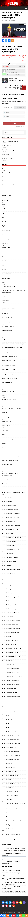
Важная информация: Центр (9, 356)
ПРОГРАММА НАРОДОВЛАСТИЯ (10, 469)
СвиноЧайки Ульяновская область (11, 791)
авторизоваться (6, 103)
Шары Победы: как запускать (9, 378)
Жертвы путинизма (7, 382)
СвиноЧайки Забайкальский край (10, 577)
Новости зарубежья (7, 417)
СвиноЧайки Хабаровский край (10, 795)
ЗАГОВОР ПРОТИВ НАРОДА (9, 158)
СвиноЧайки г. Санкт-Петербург (10, 557)
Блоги (3, 204)
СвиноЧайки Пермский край (9, 708)
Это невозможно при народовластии (11, 839)
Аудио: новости (6, 176)
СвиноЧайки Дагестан (7, 565)
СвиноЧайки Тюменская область (10, 783)
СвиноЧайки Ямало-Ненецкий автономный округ (13, 829)
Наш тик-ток (5, 313)
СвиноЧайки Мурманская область (11, 672)
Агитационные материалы (8, 286)
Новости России (6, 425)
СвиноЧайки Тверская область (10, 767)
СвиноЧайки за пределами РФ (9, 573)
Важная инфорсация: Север (9, 365)
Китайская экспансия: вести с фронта (11, 408)
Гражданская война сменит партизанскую (13, 343)
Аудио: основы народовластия (10, 180)
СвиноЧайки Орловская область (10, 700)
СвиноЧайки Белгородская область (11, 525)
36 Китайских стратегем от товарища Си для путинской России (14, 291)
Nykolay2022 (5, 221)
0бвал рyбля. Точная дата (8, 150)
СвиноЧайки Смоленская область (10, 751)
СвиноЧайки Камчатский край (9, 608)
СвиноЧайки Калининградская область (12, 597)
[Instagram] (13, 902)
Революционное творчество (9, 439)
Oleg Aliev (4, 226)
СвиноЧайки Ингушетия (8, 585)
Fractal (3, 208)
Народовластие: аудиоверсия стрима (11, 188)
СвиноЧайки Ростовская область (10, 724)
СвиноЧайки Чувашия (7, 817)
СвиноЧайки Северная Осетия (10, 747)
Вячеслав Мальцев (7, 252)
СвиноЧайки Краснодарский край (10, 632)
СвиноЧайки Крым (6, 636)
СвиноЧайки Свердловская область (11, 743)
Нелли (3, 265)
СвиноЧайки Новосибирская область (11, 688)
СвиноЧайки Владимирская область (11, 537)
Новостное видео (6, 322)
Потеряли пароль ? (20, 126)
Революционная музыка (8, 326)
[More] (12, 40)
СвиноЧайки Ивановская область (10, 581)
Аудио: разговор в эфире (8, 184)
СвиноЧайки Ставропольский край (11, 755)
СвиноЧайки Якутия (7, 825)
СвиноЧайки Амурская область (10, 509)
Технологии (5, 443)
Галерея (4, 404)
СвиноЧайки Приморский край (9, 712)
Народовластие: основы (8, 391)
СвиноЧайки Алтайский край (9, 505)
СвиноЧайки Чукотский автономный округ (13, 821)
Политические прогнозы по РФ (10, 460)
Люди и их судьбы (6, 387)
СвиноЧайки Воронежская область (11, 549)
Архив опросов (5, 863)
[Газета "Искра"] (14, 5)
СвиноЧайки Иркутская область (10, 589)
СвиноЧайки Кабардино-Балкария (10, 593)
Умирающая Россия (7, 330)
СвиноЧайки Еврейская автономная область (13, 569)
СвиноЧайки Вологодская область (11, 545)
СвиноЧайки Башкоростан (8, 521)
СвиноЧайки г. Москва (7, 553)
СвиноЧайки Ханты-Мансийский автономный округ (13, 804)
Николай (13, 20)
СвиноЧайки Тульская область (10, 775)
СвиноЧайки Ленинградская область (11, 648)
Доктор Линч (5, 256)
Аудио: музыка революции (8, 172)
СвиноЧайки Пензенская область (10, 704)
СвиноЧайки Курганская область (10, 640)
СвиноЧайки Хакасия (7, 799)
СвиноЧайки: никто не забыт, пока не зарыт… (14, 492)
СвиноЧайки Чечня (6, 813)
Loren (3, 217)
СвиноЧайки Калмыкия (8, 601)
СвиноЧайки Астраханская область (11, 517)
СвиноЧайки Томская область (10, 771)
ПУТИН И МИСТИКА (7, 145)
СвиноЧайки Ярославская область (11, 834)
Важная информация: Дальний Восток (12, 347)
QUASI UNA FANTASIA (19, 891)
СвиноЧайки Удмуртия (7, 787)
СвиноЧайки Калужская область (10, 605)
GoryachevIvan (5, 213)
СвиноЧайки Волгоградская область (11, 541)
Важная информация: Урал (9, 352)
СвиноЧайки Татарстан (8, 763)
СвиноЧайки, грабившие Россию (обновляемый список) (10, 496)
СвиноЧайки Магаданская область (11, 656)
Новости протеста (6, 421)
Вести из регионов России (9, 399)
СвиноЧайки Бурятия (7, 533)
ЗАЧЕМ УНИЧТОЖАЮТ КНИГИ (10, 141)
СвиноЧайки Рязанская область (10, 728)
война (3, 339)
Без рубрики (5, 200)
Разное (3, 434)
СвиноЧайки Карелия (7, 616)
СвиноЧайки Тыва (6, 779)
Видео (3, 282)
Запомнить (8, 120)
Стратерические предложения (10, 374)
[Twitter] (6, 40)
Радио (3, 192)
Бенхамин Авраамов (7, 239)
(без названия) (5, 154)
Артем (3, 234)
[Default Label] (6, 902)
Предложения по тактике (8, 369)
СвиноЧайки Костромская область (11, 628)
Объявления (5, 430)
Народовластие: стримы (8, 305)
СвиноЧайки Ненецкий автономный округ (12, 676)
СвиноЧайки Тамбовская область (10, 759)
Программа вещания (7, 195)
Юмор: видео (5, 335)
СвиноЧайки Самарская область (10, 732)
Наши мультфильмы (7, 317)
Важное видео (5, 300)
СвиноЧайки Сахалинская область (11, 739)
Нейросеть (4, 412)
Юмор (3, 447)
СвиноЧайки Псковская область (10, 716)
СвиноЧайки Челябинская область (11, 809)
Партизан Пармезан (7, 273)
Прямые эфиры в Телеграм (9, 308)
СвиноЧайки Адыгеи (7, 501)
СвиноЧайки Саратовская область (11, 735)
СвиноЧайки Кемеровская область (11, 620)
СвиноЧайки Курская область (9, 644)
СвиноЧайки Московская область (10, 668)
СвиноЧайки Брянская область (10, 529)
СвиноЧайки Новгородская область (11, 684)
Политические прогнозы (8, 452)
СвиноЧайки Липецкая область (10, 652)
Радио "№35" (5, 483)
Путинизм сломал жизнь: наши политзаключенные (10, 474)
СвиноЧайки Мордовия (8, 664)
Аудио (3, 168)
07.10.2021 (5, 20)
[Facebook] (3, 40)
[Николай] (4, 71)
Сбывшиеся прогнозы (7, 464)
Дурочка (4, 260)
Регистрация (20, 107)
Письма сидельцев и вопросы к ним (11, 479)
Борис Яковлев (5, 243)
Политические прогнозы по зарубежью (12, 456)
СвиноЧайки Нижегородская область (11, 680)
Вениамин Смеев (6, 247)
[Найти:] (14, 132)
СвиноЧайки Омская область (9, 692)
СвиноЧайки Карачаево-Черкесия (10, 612)
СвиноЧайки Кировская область (10, 624)
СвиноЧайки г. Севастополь (9, 561)
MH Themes (23, 912)
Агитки (3, 296)
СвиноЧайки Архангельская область (11, 513)
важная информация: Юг (8, 360)
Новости (4, 395)
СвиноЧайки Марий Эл (7, 660)
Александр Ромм (6, 230)
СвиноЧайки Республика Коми (10, 720)
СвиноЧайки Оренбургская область (11, 696)
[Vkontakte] (9, 40)
